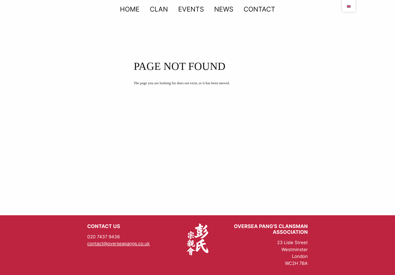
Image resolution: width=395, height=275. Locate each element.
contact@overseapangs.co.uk (118, 243)
